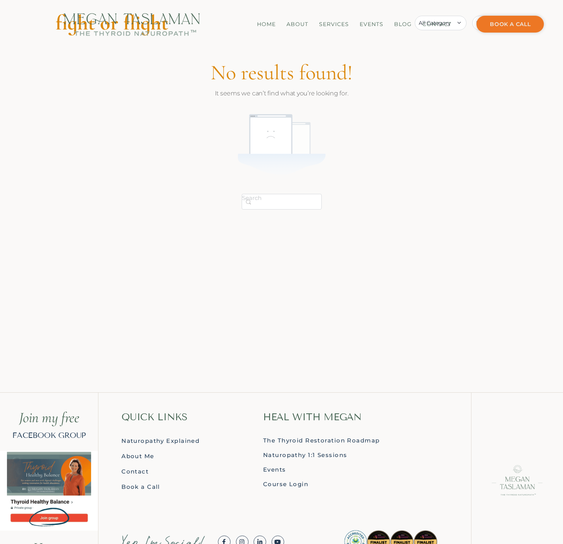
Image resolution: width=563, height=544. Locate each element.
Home (266, 24)
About (297, 24)
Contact (437, 24)
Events (371, 24)
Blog (403, 24)
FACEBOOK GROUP (49, 435)
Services (334, 24)
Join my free (49, 417)
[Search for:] (282, 201)
